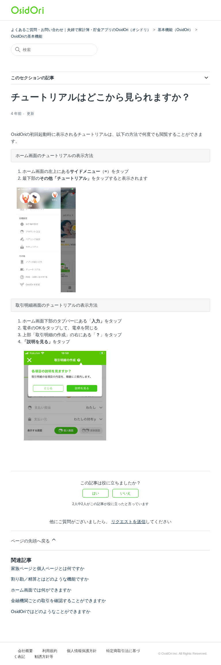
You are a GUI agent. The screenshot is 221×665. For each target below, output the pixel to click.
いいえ (125, 493)
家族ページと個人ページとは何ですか (47, 568)
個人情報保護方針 (82, 651)
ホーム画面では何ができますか (41, 589)
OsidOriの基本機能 (26, 36)
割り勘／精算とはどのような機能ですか (50, 579)
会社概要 (25, 651)
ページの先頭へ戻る (31, 540)
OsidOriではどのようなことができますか (50, 611)
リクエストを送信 (128, 521)
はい (95, 493)
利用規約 (49, 651)
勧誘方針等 (44, 656)
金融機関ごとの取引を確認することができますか (58, 600)
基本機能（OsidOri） (175, 30)
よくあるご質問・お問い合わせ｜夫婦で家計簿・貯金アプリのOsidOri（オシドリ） (81, 30)
